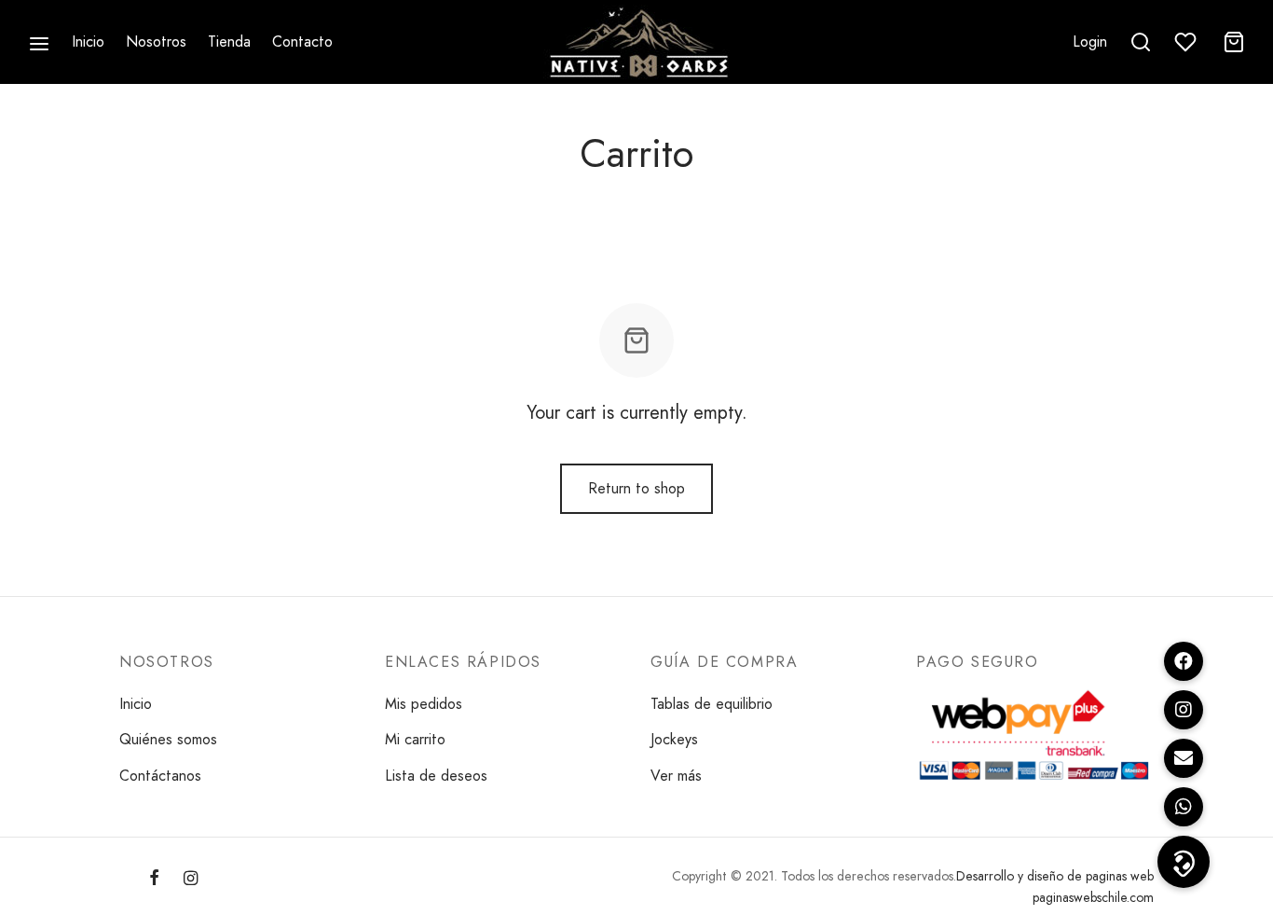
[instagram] (190, 879)
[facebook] (154, 879)
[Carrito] (1234, 42)
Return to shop (636, 488)
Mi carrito (415, 739)
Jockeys (674, 739)
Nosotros (156, 41)
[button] (1183, 862)
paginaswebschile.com (1093, 897)
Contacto (302, 41)
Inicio (88, 41)
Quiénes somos (168, 739)
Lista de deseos (436, 775)
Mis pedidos (423, 703)
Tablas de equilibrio (711, 703)
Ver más (676, 775)
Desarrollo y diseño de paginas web (1055, 875)
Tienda (229, 41)
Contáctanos (160, 775)
